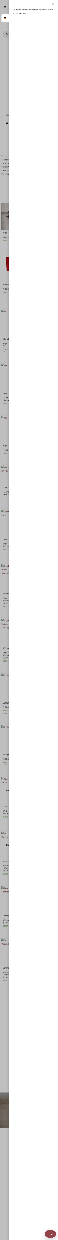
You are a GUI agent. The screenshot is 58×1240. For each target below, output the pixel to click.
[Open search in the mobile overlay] (29, 34)
